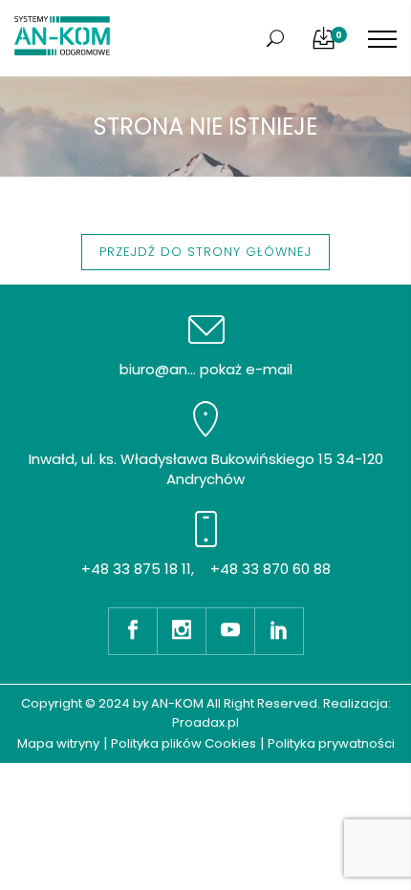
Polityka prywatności (331, 743)
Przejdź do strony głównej (205, 252)
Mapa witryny (58, 743)
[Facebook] (132, 631)
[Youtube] (230, 631)
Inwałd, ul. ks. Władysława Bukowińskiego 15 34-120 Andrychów (206, 469)
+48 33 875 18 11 (136, 569)
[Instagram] (181, 631)
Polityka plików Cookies (183, 743)
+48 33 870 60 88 (270, 569)
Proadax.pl (205, 722)
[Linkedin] (279, 631)
